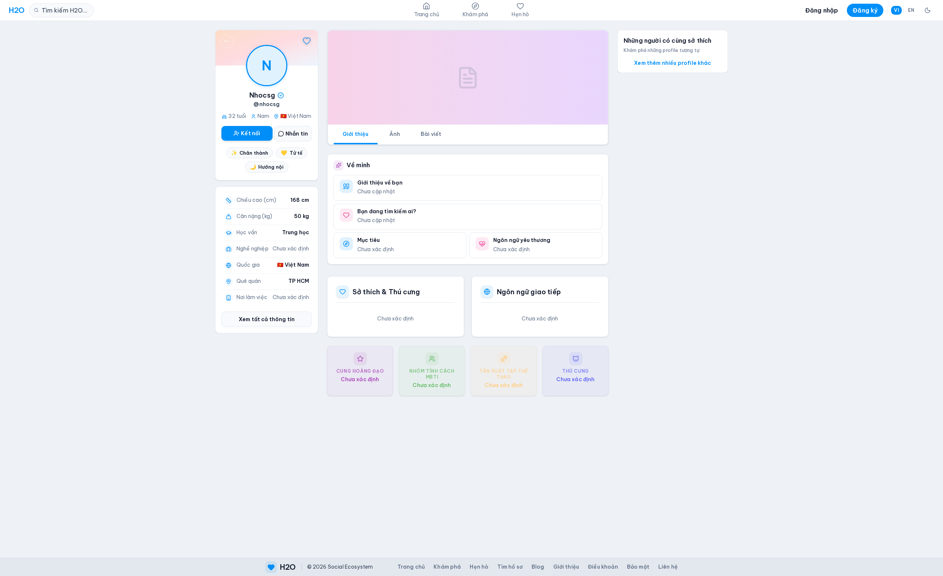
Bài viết (431, 134)
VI (896, 10)
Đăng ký (865, 10)
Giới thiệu (356, 134)
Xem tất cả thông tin (267, 319)
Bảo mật (638, 566)
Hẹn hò (479, 566)
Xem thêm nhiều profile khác (672, 63)
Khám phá (447, 566)
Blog (538, 566)
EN (911, 10)
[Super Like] (306, 41)
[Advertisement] (468, 471)
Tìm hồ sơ (509, 566)
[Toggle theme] (927, 10)
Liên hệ (668, 566)
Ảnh (394, 134)
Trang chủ (411, 566)
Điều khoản (603, 566)
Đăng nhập (821, 10)
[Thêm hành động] (226, 41)
